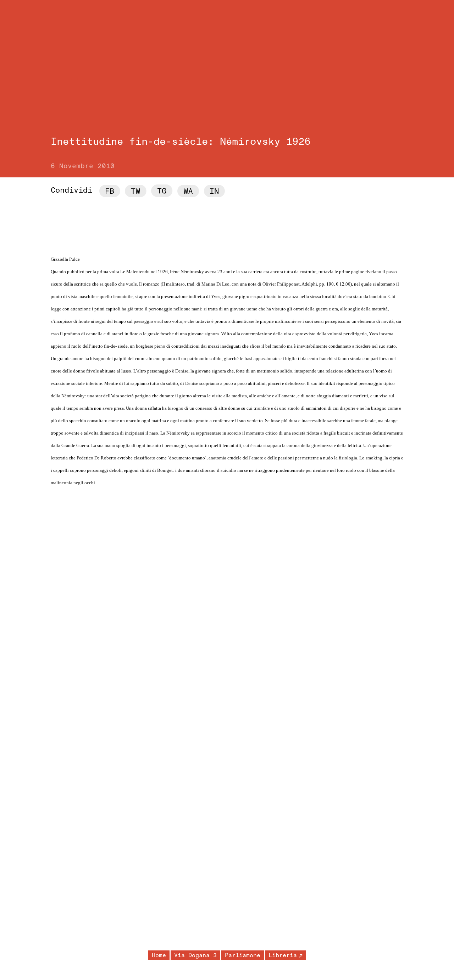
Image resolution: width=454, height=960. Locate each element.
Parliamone (242, 955)
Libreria (282, 955)
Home (159, 955)
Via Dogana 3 (195, 955)
